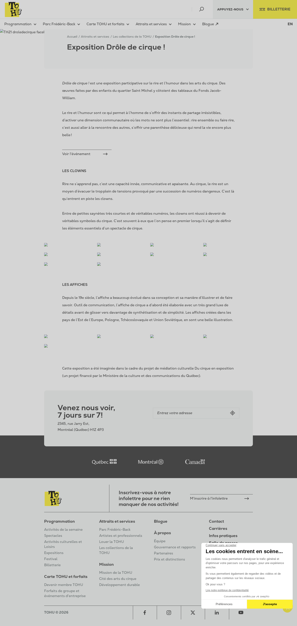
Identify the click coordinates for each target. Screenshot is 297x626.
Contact (216, 521)
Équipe (159, 541)
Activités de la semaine (63, 529)
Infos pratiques (223, 535)
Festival (50, 559)
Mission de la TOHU (115, 572)
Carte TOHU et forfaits (65, 576)
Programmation (59, 521)
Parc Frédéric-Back (114, 529)
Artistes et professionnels (120, 535)
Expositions (53, 553)
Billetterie (52, 565)
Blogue (160, 521)
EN (290, 24)
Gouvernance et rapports (175, 547)
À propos (162, 532)
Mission (106, 564)
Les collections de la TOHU (132, 36)
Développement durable (119, 584)
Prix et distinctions (169, 559)
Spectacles (53, 535)
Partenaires (163, 553)
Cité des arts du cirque (117, 578)
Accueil (72, 36)
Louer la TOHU (111, 541)
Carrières (218, 528)
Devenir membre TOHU (63, 584)
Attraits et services (117, 521)
